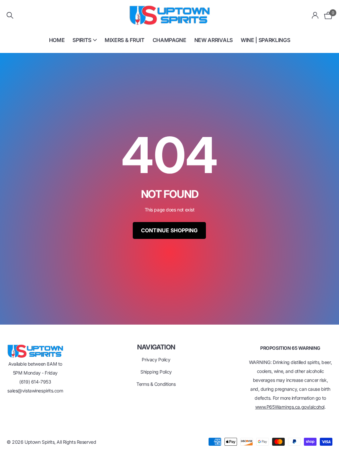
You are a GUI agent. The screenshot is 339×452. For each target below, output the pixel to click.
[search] (10, 15)
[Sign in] (315, 15)
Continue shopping (169, 230)
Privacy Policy (156, 359)
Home (57, 40)
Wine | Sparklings (265, 40)
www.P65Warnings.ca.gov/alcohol (289, 407)
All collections (85, 44)
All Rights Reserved (76, 442)
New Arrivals (213, 40)
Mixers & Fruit (125, 40)
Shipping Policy (156, 372)
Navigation (156, 347)
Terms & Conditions (155, 384)
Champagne (169, 40)
